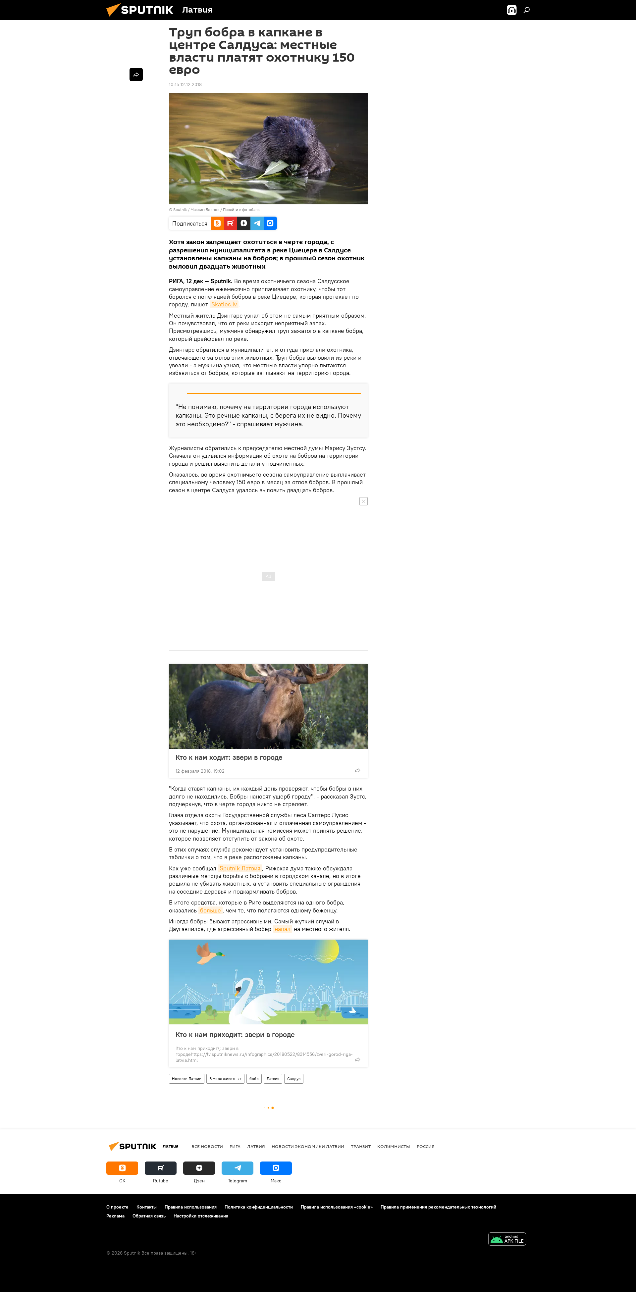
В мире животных (225, 1078)
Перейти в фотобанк (241, 209)
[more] (357, 770)
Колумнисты (393, 1146)
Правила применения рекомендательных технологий (438, 1207)
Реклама (115, 1216)
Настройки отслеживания (201, 1216)
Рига (235, 1146)
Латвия (273, 1078)
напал (283, 929)
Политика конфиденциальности (259, 1207)
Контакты (146, 1207)
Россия (426, 1146)
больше (210, 910)
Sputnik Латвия (240, 868)
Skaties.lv (224, 304)
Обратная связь (149, 1216)
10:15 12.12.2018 (185, 84)
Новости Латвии (186, 1078)
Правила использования (191, 1207)
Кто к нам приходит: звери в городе (235, 1034)
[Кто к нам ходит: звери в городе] (268, 706)
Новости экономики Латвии (308, 1146)
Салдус (293, 1078)
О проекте (117, 1207)
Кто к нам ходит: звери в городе (229, 757)
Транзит (361, 1146)
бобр (254, 1078)
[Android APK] (507, 1239)
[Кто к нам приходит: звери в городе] (268, 982)
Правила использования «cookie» (337, 1207)
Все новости (207, 1146)
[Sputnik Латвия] (142, 18)
